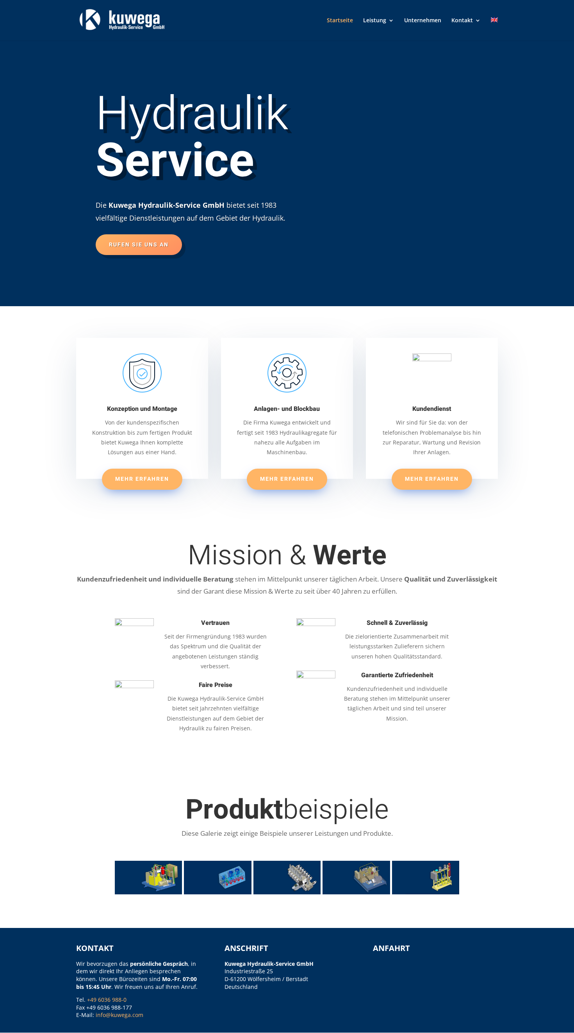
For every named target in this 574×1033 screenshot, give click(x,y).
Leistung (374, 21)
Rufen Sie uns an (139, 245)
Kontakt (462, 21)
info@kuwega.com (119, 1015)
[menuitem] (494, 29)
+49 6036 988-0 (107, 999)
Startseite (340, 21)
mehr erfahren (142, 479)
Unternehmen (422, 21)
